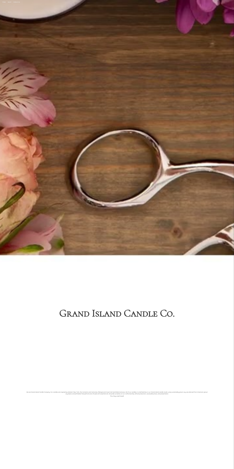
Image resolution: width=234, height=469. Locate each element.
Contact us (16, 2)
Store (4, 2)
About (9, 2)
